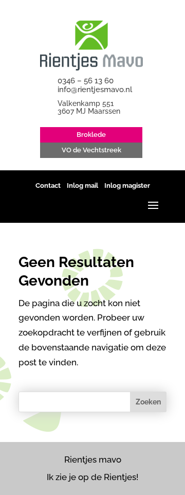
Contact (48, 185)
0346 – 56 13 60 (86, 80)
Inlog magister (127, 185)
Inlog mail (82, 185)
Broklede (91, 134)
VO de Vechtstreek (91, 150)
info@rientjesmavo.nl (95, 89)
